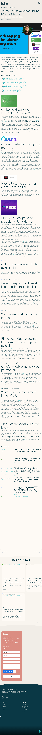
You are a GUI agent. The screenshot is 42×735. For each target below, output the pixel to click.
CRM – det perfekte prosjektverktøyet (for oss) (14, 82)
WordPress (17, 400)
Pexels (8, 298)
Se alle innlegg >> (38, 622)
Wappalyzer (34, 325)
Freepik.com (34, 302)
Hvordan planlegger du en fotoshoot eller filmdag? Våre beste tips (27, 460)
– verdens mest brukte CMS (12, 90)
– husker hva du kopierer (14, 78)
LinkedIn (26, 439)
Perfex (14, 254)
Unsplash (3, 298)
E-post (5, 655)
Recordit (17, 193)
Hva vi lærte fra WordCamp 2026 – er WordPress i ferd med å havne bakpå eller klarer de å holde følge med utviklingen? (26, 490)
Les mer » (15, 462)
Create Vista (35, 169)
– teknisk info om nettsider (12, 86)
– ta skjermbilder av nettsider (12, 83)
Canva (2, 152)
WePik (2, 171)
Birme (13, 87)
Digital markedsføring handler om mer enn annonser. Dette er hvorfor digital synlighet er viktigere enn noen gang (27, 471)
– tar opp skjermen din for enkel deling (14, 81)
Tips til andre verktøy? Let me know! (11, 91)
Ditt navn (6, 652)
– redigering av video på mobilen (12, 89)
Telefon (5, 658)
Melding (5, 664)
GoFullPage (3, 272)
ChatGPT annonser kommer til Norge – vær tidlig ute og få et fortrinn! (27, 450)
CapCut (23, 373)
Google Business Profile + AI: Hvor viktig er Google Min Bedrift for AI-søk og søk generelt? (26, 479)
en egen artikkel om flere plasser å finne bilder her (29, 298)
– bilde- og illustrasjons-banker (17, 85)
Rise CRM (25, 241)
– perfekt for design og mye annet (12, 79)
